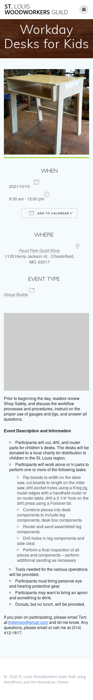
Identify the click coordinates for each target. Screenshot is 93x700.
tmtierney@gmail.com (28, 622)
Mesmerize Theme (52, 682)
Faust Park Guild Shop (39, 250)
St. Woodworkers (36, 9)
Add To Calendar (52, 213)
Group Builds (16, 294)
